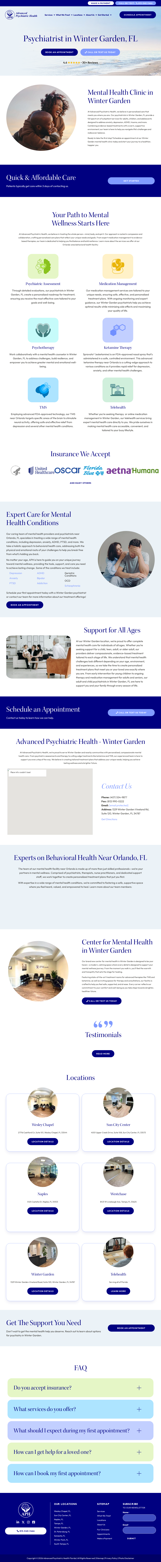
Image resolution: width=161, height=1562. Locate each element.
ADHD (40, 573)
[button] (80, 1387)
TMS (43, 407)
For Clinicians (103, 1529)
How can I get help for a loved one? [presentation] (52, 1452)
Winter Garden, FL (62, 1527)
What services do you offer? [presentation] (45, 1409)
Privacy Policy (111, 1558)
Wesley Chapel (43, 1124)
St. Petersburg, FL (62, 1531)
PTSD (12, 583)
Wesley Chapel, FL (62, 1511)
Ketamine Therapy (118, 347)
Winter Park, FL (61, 1540)
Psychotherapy (43, 347)
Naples (43, 1194)
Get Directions (109, 819)
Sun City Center (118, 1124)
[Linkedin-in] (17, 1522)
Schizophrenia (72, 585)
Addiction (42, 583)
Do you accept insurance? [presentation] (42, 1387)
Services (48, 15)
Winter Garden (42, 1274)
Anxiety (13, 578)
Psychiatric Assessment (43, 283)
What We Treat (63, 15)
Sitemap (100, 1558)
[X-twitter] (23, 1522)
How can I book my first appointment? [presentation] (57, 1473)
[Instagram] (28, 1522)
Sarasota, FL (59, 1536)
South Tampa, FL (61, 1544)
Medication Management (118, 283)
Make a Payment (104, 1538)
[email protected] (118, 805)
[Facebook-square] (33, 1522)
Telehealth (118, 407)
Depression (15, 573)
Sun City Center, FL (62, 1515)
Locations (77, 15)
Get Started (103, 15)
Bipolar (41, 578)
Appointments (103, 1534)
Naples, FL (58, 1519)
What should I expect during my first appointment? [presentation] (72, 1430)
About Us (90, 15)
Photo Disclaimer (126, 1558)
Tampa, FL (58, 1523)
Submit (131, 1538)
